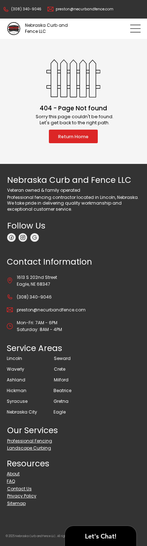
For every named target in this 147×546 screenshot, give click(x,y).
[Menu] (135, 28)
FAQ (11, 481)
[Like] (11, 237)
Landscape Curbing (29, 448)
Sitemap (16, 503)
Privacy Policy (21, 496)
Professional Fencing (29, 441)
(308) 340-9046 (26, 9)
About (13, 474)
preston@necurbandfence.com (84, 9)
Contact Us (19, 489)
